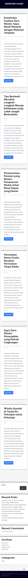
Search (4, 485)
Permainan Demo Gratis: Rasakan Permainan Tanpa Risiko (11, 260)
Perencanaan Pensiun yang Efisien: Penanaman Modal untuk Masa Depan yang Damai (12, 182)
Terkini (5, 38)
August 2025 (5, 549)
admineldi (18, 36)
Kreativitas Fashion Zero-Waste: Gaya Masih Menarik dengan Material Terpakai (14, 25)
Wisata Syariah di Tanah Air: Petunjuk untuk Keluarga (13, 413)
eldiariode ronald (14, 3)
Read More (8, 80)
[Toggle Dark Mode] (24, 569)
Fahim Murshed (5, 575)
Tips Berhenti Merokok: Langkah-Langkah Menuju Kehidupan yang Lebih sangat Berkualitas (14, 105)
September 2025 (6, 547)
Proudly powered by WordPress (8, 573)
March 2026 (5, 543)
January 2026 (5, 545)
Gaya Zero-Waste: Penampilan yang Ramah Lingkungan (11, 336)
